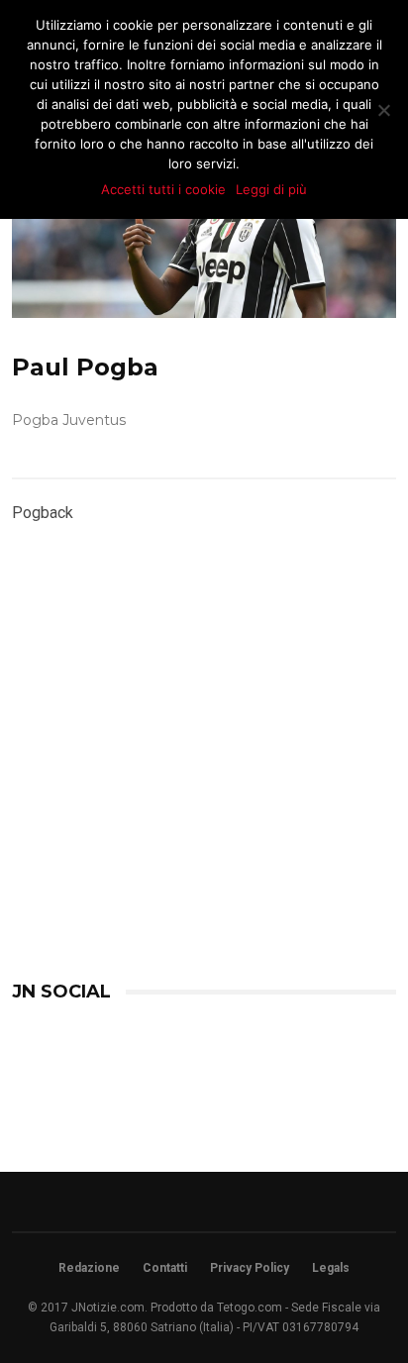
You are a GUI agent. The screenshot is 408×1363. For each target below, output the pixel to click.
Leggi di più (271, 189)
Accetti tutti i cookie (163, 189)
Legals (331, 1268)
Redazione (89, 1268)
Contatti (165, 1268)
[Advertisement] (203, 798)
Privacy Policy (249, 1268)
